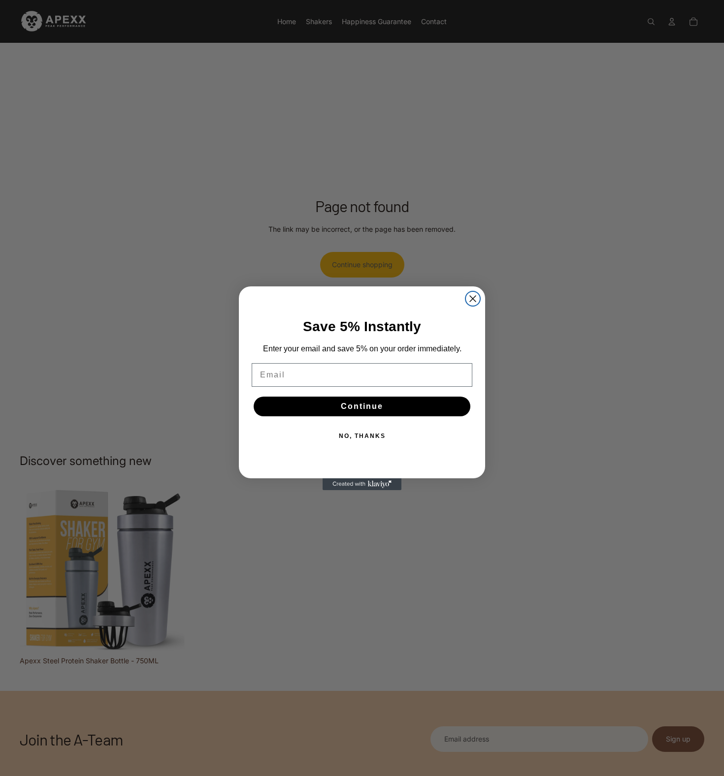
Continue (362, 406)
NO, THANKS (362, 436)
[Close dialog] (472, 298)
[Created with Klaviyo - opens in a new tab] (362, 484)
